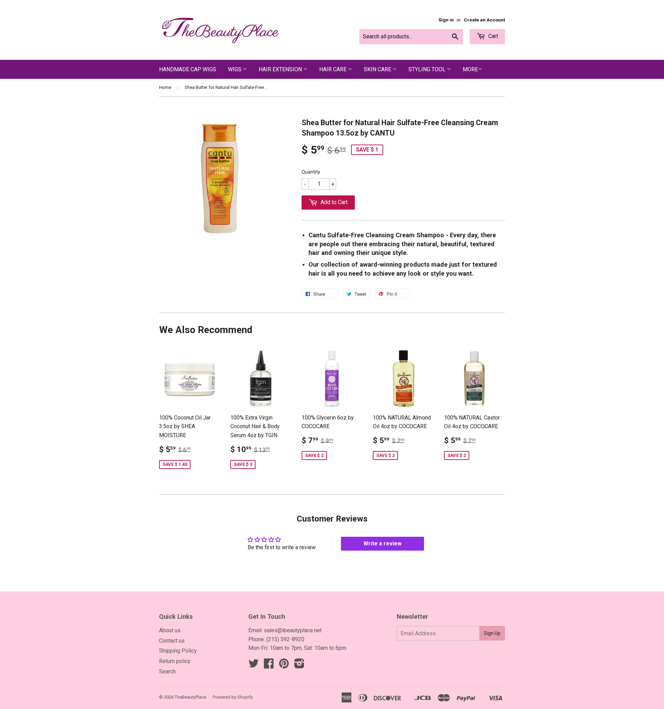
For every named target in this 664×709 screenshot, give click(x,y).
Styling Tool (427, 69)
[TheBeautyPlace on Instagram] (299, 665)
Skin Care (378, 69)
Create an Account (484, 19)
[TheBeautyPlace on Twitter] (253, 665)
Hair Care (333, 69)
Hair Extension (281, 69)
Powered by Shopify (233, 697)
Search (167, 671)
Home (165, 87)
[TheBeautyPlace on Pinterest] (284, 665)
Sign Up (492, 633)
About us (170, 630)
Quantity (311, 172)
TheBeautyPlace (190, 697)
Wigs (235, 69)
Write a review (382, 543)
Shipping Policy (178, 650)
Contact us (172, 640)
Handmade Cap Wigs (187, 69)
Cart (492, 36)
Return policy (175, 661)
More (470, 69)
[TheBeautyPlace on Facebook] (269, 665)
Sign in (446, 19)
